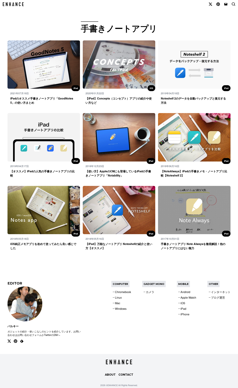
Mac (117, 303)
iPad (76, 88)
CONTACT (125, 374)
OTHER (213, 284)
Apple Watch (188, 297)
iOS (151, 88)
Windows (120, 309)
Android (185, 292)
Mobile (183, 284)
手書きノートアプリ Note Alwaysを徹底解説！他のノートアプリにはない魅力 (193, 246)
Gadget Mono (154, 284)
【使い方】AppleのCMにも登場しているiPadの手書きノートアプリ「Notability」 (118, 173)
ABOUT (110, 374)
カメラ (150, 292)
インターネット (221, 292)
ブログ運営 (218, 297)
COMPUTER (120, 284)
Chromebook (123, 292)
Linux (118, 297)
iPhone (185, 314)
